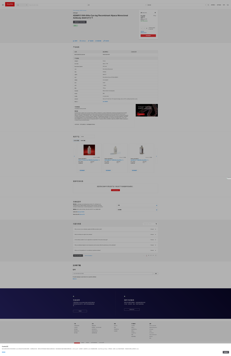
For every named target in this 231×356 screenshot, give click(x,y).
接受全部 (226, 352)
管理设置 (3, 352)
